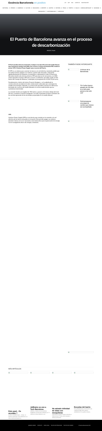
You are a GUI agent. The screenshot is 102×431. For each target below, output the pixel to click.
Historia (57, 8)
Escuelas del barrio (82, 407)
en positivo (40, 2)
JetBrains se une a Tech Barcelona (38, 408)
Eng (72, 2)
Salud (77, 8)
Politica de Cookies (68, 425)
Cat (65, 2)
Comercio (20, 8)
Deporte (43, 8)
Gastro (51, 8)
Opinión (13, 8)
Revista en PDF (85, 2)
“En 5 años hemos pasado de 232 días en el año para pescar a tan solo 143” (86, 89)
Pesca (64, 8)
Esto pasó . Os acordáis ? (14, 412)
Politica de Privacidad (56, 425)
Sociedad (96, 8)
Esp (69, 2)
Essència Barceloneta (20, 2)
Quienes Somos (32, 425)
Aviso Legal (46, 425)
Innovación (41, 11)
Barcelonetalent (86, 8)
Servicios (61, 11)
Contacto (77, 2)
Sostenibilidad (51, 11)
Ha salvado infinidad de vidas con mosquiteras (61, 411)
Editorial (5, 8)
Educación (36, 8)
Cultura (27, 8)
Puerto (71, 8)
